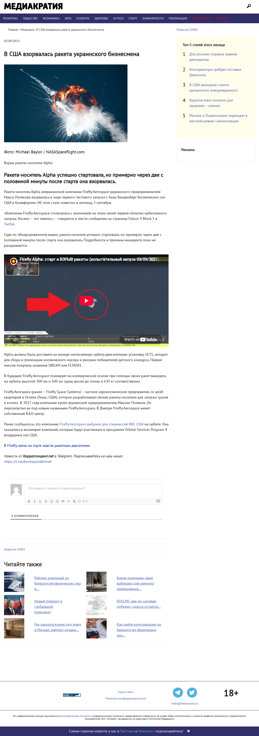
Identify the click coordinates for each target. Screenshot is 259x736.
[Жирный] (29, 501)
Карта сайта (125, 692)
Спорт (132, 18)
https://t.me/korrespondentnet (27, 462)
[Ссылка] (74, 501)
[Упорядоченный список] (51, 501)
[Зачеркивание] (46, 501)
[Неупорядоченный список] (57, 501)
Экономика (51, 18)
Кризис (222, 18)
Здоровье (101, 18)
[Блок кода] (68, 501)
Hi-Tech (118, 18)
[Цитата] (63, 501)
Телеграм (145, 731)
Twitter (9, 224)
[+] (85, 501)
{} (79, 501)
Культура (82, 18)
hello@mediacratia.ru (185, 703)
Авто (68, 18)
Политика (10, 18)
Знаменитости (153, 18)
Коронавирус (202, 18)
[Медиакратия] (33, 7)
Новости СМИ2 (14, 549)
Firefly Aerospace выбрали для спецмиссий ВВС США (101, 424)
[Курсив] (34, 501)
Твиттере (127, 731)
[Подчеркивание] (40, 501)
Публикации (178, 18)
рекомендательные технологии (75, 716)
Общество (30, 18)
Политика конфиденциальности (125, 698)
